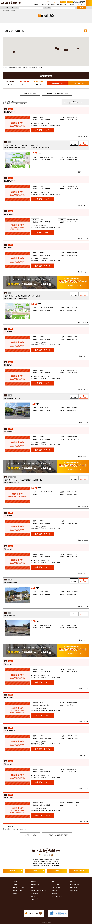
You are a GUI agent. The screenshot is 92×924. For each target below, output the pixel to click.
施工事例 (15, 893)
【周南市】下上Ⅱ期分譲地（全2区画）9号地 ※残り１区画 (22, 296)
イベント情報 (51, 4)
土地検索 (15, 882)
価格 (68, 102)
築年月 (84, 102)
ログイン (57, 2)
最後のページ (23, 103)
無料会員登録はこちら (57, 83)
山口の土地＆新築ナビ (11, 2)
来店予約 (63, 2)
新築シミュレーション (62, 4)
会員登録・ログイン (43, 130)
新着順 (65, 102)
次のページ (15, 103)
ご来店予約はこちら (79, 83)
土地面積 (71, 102)
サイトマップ (34, 899)
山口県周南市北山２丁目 (11, 482)
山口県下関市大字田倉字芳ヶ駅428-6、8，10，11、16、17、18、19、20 (26, 148)
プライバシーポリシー (58, 896)
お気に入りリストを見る (30, 93)
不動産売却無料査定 (79, 870)
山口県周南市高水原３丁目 (12, 398)
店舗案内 (82, 4)
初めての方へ (51, 2)
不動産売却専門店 (74, 890)
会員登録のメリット (36, 885)
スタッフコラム (56, 887)
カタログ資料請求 (74, 885)
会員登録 (12, 870)
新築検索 (15, 885)
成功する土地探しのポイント (38, 890)
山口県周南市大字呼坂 (11, 582)
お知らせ (54, 882)
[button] (14, 52)
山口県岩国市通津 (9, 616)
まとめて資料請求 (74, 144)
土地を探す (37, 4)
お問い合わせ (73, 887)
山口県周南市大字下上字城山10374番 (15, 298)
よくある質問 (34, 893)
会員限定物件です (9, 112)
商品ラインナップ (74, 4)
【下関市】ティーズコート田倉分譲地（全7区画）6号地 (21, 145)
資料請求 (70, 2)
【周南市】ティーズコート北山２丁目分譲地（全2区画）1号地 (23, 480)
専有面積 (80, 102)
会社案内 (54, 890)
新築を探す (44, 4)
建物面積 (76, 102)
